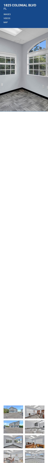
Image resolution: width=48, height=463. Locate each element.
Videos (7, 18)
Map (6, 22)
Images (7, 14)
